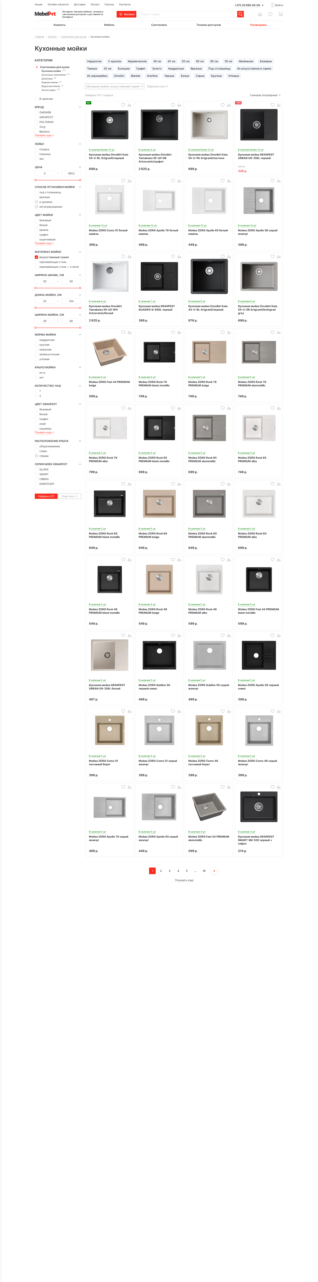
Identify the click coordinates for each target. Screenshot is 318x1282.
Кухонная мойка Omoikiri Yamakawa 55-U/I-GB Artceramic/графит (155, 158)
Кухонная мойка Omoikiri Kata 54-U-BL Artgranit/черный (108, 156)
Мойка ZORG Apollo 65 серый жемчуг (158, 838)
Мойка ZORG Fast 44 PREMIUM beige (109, 383)
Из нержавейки (97, 75)
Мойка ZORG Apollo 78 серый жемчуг (108, 838)
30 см (228, 61)
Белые (185, 75)
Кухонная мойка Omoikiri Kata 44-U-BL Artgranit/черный (208, 307)
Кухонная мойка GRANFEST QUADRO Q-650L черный (157, 307)
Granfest (152, 75)
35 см (107, 68)
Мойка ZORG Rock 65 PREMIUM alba (252, 459)
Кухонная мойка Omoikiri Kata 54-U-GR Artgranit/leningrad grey (257, 309)
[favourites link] (270, 14)
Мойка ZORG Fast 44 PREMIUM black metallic (258, 611)
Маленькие (246, 61)
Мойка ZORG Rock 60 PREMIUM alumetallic (202, 535)
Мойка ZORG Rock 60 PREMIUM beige (153, 535)
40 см (157, 61)
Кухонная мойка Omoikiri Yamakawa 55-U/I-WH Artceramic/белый (105, 309)
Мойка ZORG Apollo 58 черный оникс (258, 686)
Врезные (196, 68)
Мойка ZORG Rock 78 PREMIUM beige (202, 383)
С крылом (114, 61)
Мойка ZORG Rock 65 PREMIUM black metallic (154, 459)
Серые (200, 75)
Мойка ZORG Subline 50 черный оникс (154, 686)
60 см (200, 61)
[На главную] (45, 13)
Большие (124, 68)
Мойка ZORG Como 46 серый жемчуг (257, 762)
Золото (157, 68)
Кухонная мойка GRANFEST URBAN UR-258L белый (107, 686)
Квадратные (176, 68)
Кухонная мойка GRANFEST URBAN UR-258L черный (256, 156)
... (195, 870)
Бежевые (266, 61)
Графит (141, 68)
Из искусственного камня (254, 68)
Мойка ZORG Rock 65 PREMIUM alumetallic (202, 459)
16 (204, 870)
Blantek (135, 75)
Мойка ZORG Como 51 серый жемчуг (158, 762)
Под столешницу (219, 68)
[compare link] (260, 14)
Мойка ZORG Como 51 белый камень (108, 232)
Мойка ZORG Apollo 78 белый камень (158, 232)
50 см (185, 61)
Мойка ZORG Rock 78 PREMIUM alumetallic (252, 383)
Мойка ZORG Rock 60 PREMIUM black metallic (104, 535)
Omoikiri (119, 75)
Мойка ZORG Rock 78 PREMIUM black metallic (154, 383)
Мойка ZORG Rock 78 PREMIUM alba (103, 459)
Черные (169, 75)
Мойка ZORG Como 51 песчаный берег (103, 762)
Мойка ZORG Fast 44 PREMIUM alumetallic (208, 838)
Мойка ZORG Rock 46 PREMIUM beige (153, 611)
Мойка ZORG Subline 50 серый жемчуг (208, 686)
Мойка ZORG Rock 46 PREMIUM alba (202, 611)
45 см (171, 61)
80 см (214, 61)
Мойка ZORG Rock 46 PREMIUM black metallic (104, 611)
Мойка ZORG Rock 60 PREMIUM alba (252, 535)
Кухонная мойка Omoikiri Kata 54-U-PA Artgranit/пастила (208, 156)
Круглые (216, 75)
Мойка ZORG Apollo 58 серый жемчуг (257, 232)
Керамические (137, 61)
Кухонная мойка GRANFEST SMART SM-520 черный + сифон (256, 840)
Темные (92, 68)
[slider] (35, 180)
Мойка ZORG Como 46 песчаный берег (203, 762)
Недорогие (94, 61)
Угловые (233, 75)
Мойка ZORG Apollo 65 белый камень (208, 232)
